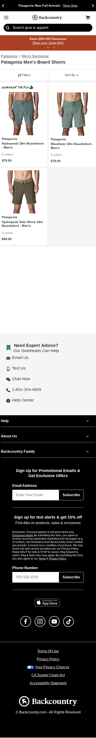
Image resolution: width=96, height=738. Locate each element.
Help (5, 421)
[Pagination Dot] (42, 48)
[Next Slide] (93, 5)
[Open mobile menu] (6, 17)
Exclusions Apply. (23, 535)
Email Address (24, 486)
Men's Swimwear (34, 56)
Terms (48, 559)
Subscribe (71, 495)
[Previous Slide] (3, 5)
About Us (9, 436)
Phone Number (25, 568)
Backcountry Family (18, 452)
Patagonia (8, 56)
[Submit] (7, 28)
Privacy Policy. (63, 559)
